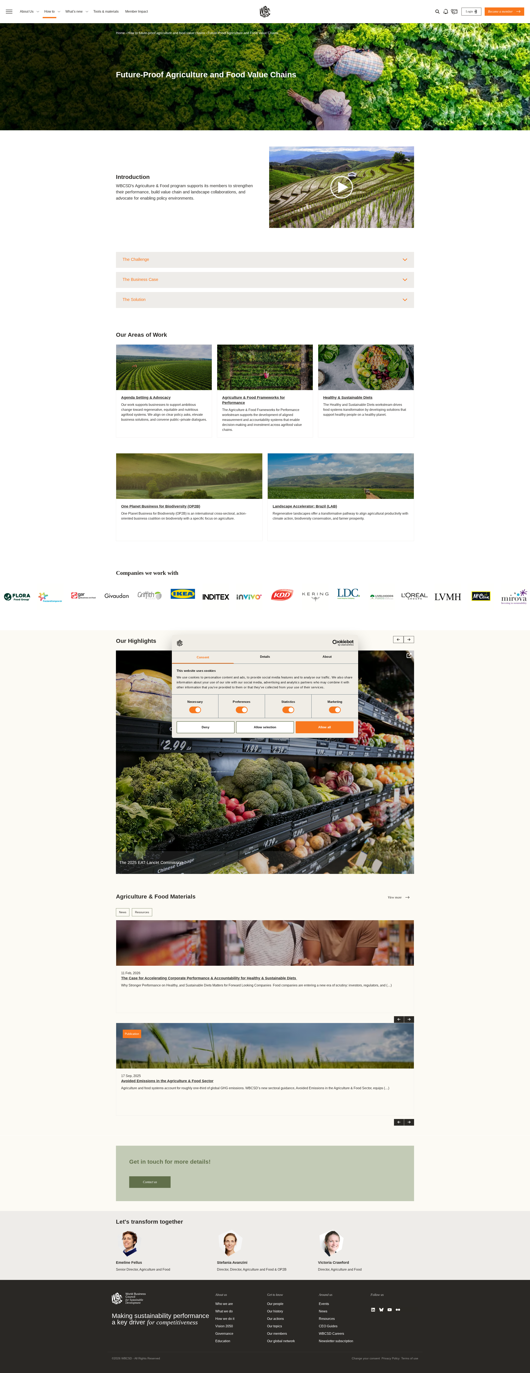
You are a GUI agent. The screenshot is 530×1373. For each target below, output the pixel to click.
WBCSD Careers (331, 1333)
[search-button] (437, 11)
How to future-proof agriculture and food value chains (166, 33)
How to (49, 11)
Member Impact (136, 11)
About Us (27, 11)
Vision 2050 (224, 1326)
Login (469, 11)
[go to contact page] (454, 11)
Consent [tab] (203, 657)
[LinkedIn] (373, 1309)
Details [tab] (265, 656)
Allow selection (265, 727)
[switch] (242, 710)
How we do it (224, 1318)
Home (120, 33)
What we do (224, 1311)
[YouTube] (389, 1309)
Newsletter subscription (336, 1341)
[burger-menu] (9, 11)
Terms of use (409, 1358)
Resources (142, 912)
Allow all (324, 727)
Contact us (150, 1182)
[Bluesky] (381, 1309)
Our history (275, 1311)
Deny (205, 727)
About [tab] (327, 656)
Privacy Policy (391, 1358)
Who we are (224, 1304)
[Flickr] (397, 1309)
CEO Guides (328, 1326)
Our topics (274, 1326)
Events (324, 1304)
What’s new (74, 11)
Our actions (275, 1318)
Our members (277, 1333)
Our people (275, 1304)
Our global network (281, 1341)
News (122, 912)
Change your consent (366, 1358)
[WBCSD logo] (265, 11)
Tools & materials (106, 11)
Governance (224, 1333)
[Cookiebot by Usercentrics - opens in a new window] (335, 643)
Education (222, 1341)
